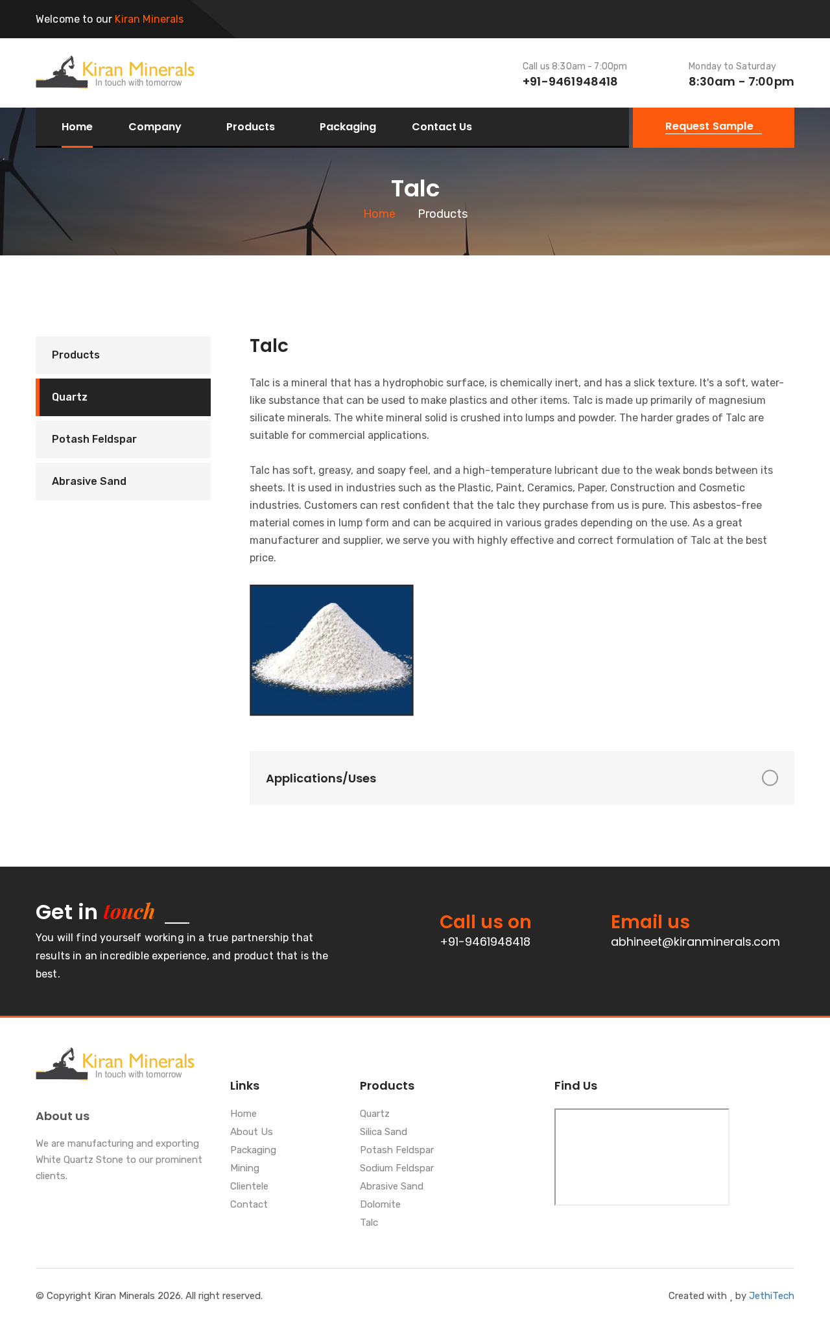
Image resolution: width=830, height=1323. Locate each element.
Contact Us (442, 127)
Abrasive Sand (89, 481)
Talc (369, 1223)
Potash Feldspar (94, 439)
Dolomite (380, 1205)
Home (77, 127)
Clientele (249, 1187)
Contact (249, 1205)
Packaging (348, 127)
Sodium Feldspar (397, 1169)
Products (250, 127)
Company (155, 127)
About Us (251, 1132)
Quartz (70, 397)
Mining (244, 1169)
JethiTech (771, 1296)
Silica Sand (383, 1132)
